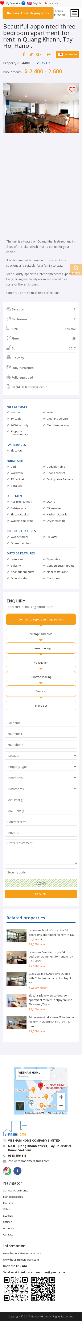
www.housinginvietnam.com (21, 1259)
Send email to (34, 1272)
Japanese (71, 54)
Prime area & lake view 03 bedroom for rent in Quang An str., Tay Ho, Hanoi (51, 1021)
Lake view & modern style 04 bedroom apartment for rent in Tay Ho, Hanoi (51, 956)
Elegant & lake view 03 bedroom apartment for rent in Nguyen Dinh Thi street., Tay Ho (50, 1000)
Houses (8, 1203)
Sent (43, 894)
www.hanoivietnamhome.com (22, 1253)
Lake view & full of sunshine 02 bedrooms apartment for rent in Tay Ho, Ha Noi (51, 934)
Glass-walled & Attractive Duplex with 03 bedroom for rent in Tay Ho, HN (51, 978)
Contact (8, 1234)
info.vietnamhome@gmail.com (29, 1161)
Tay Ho (45, 63)
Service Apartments (15, 1190)
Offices (7, 1222)
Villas (6, 1209)
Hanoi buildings (13, 1197)
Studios (8, 1215)
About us (9, 1228)
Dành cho (15, 1266)
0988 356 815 (58, 15)
